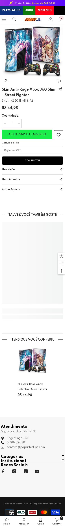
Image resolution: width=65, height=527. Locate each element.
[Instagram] (14, 471)
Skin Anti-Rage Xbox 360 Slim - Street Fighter (32, 386)
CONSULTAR (32, 160)
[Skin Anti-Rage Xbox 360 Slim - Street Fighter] (32, 362)
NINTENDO (45, 10)
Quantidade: (10, 115)
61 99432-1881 (16, 442)
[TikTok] (25, 471)
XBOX (29, 10)
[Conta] (51, 19)
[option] (32, 54)
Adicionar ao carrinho (27, 134)
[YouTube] (37, 471)
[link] (58, 134)
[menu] (4, 19)
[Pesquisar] (14, 19)
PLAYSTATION (11, 10)
